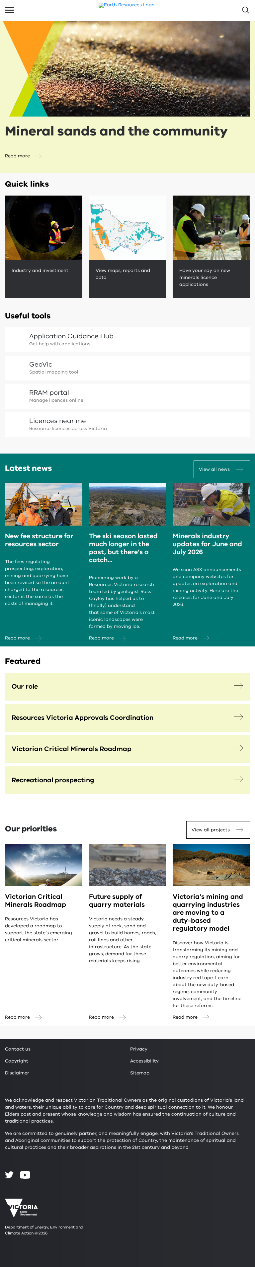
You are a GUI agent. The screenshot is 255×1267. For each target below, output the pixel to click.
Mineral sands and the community (116, 131)
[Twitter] (9, 1174)
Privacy (138, 1049)
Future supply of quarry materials (117, 900)
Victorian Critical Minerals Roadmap (35, 900)
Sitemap (139, 1073)
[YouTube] (25, 1175)
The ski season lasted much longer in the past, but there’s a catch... (123, 548)
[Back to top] (232, 1131)
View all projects (211, 830)
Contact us (18, 1049)
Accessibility (144, 1061)
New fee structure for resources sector (39, 540)
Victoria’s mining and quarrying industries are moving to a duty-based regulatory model (208, 912)
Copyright (16, 1061)
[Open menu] (9, 10)
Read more (17, 156)
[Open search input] (245, 10)
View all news (214, 469)
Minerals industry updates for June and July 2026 (207, 544)
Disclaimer (17, 1073)
